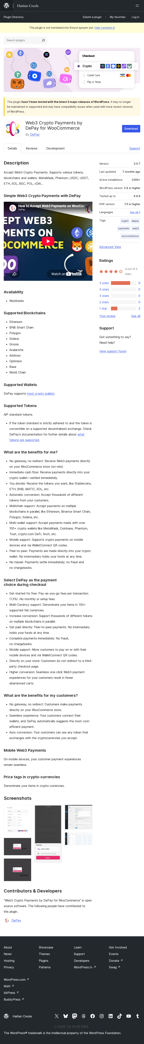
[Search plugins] (43, 40)
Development (55, 148)
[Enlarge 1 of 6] (26, 810)
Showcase (46, 947)
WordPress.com (16, 979)
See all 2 (135, 212)
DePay (35, 134)
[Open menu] (138, 5)
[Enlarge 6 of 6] (87, 837)
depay (135, 221)
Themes (44, 954)
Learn (78, 947)
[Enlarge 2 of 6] (26, 843)
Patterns (45, 967)
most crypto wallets (40, 393)
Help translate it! (104, 27)
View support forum (112, 351)
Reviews (32, 148)
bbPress (11, 993)
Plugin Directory (14, 17)
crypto (125, 221)
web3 (135, 228)
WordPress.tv (85, 967)
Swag (114, 967)
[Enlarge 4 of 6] (57, 810)
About (8, 947)
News (8, 954)
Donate (116, 961)
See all (135, 316)
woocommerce (130, 236)
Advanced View (110, 247)
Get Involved (118, 947)
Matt (9, 986)
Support (134, 148)
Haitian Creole (22, 1016)
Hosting (9, 961)
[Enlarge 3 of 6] (26, 863)
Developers (81, 961)
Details (12, 148)
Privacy (9, 967)
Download (131, 128)
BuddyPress (14, 999)
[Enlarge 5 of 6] (87, 810)
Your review (107, 316)
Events (113, 954)
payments (123, 228)
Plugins (43, 961)
